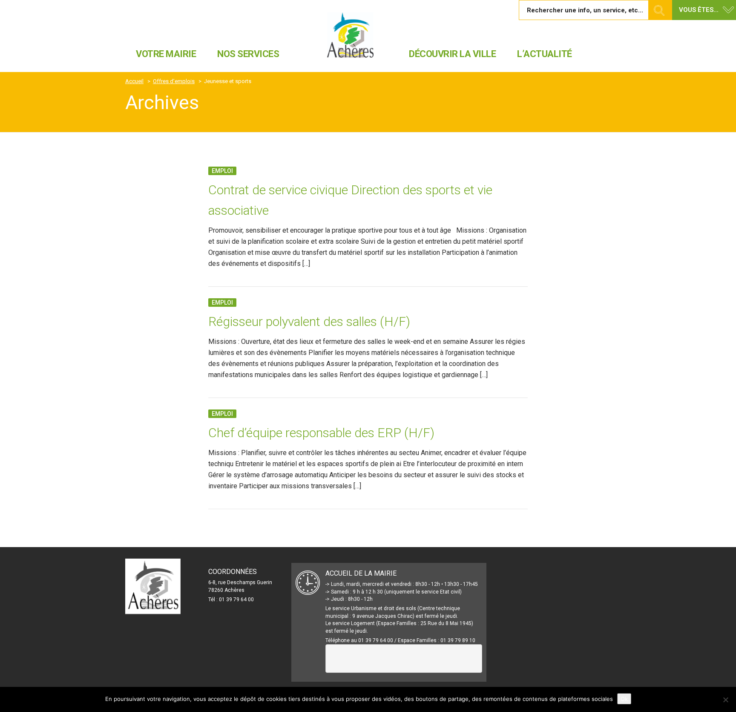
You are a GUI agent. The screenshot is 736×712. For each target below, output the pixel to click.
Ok (624, 698)
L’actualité (544, 54)
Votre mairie (166, 54)
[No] (725, 699)
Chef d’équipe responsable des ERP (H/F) (321, 432)
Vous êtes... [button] (699, 10)
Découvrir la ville (452, 54)
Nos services (248, 54)
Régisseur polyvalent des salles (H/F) (309, 321)
